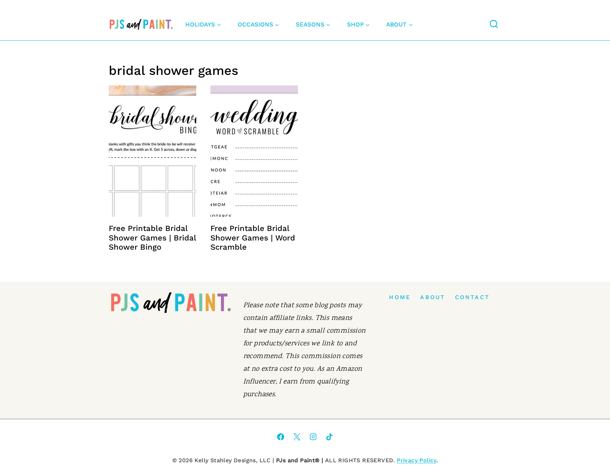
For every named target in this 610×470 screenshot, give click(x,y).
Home (400, 297)
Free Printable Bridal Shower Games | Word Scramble (252, 237)
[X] (297, 437)
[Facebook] (281, 437)
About (432, 297)
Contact (472, 297)
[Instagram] (313, 437)
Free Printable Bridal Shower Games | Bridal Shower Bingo (152, 237)
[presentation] (152, 151)
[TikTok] (329, 437)
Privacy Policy (416, 460)
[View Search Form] (494, 24)
